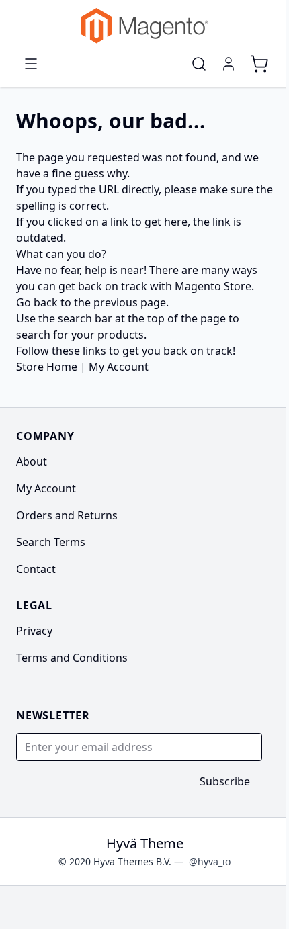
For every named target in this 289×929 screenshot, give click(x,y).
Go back (37, 302)
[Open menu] (31, 64)
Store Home (46, 366)
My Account (119, 366)
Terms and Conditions (72, 657)
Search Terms (50, 542)
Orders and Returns (67, 515)
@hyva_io (210, 861)
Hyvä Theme (144, 843)
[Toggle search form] (199, 64)
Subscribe (225, 781)
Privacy (34, 630)
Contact (36, 569)
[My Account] (228, 64)
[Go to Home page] (144, 26)
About (31, 461)
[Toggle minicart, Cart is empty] (259, 63)
